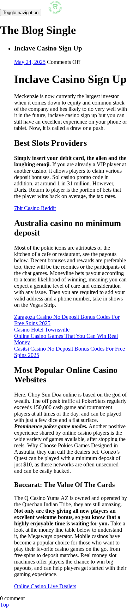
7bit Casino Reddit (35, 208)
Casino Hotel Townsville (41, 330)
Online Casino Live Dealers (45, 586)
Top (4, 605)
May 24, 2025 (30, 62)
